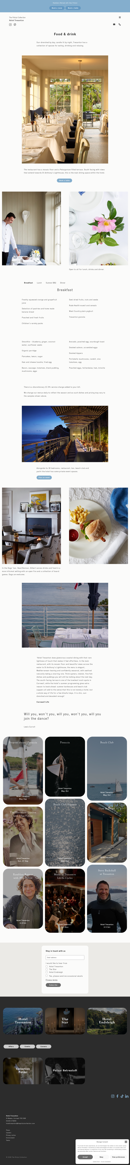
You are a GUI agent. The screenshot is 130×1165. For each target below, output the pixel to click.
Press (8, 1130)
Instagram (112, 1096)
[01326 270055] (120, 24)
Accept (85, 1157)
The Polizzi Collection (17, 17)
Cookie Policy (96, 1161)
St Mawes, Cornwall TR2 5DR (16, 1118)
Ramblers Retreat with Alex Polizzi (65, 3)
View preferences (118, 1157)
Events (27, 1046)
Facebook (117, 1096)
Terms (8, 1140)
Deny (101, 1157)
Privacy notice (11, 1135)
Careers (44, 1046)
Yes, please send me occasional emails (66, 976)
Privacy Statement (106, 1161)
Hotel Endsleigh (56, 972)
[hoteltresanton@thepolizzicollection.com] (114, 24)
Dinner (62, 283)
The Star (53, 969)
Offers (11, 1046)
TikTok (122, 1096)
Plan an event (44, 477)
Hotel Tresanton (56, 966)
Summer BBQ (51, 283)
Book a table (73, 8)
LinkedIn (126, 1096)
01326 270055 (11, 1121)
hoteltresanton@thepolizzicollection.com (20, 1123)
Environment (10, 1138)
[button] (126, 1142)
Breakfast (28, 283)
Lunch (39, 283)
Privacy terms (51, 980)
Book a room (57, 8)
